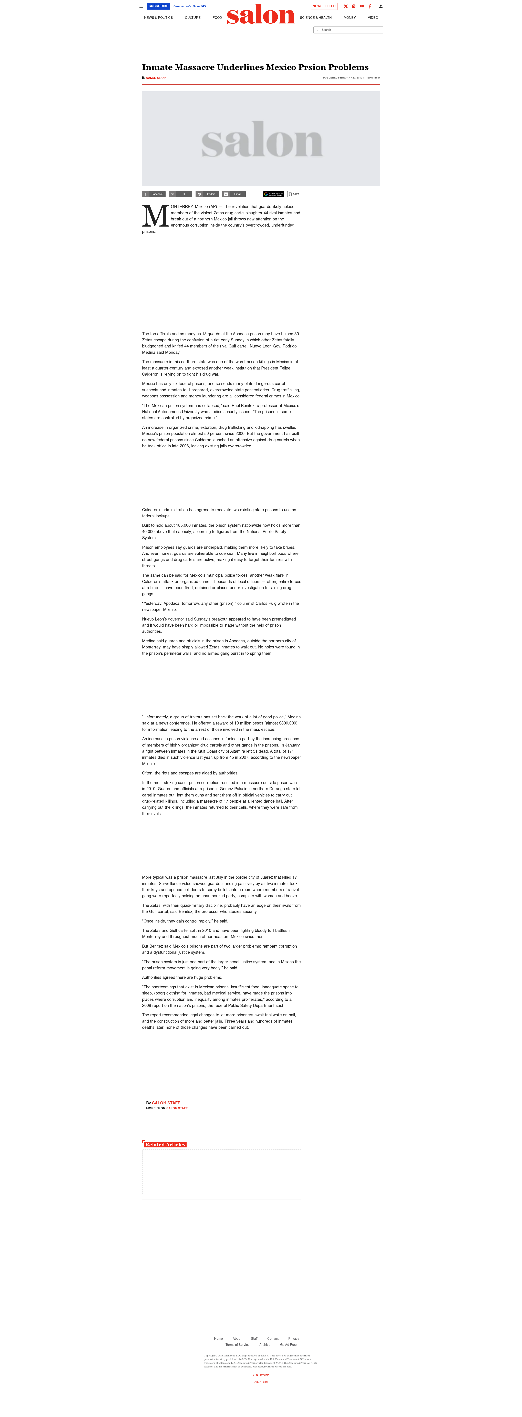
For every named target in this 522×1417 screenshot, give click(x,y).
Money (350, 18)
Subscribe (158, 6)
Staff (254, 1339)
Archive (264, 1345)
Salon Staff (156, 77)
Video (373, 18)
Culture (193, 18)
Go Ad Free (288, 1345)
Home (218, 1339)
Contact (273, 1339)
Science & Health (316, 18)
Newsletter (324, 6)
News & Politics (158, 18)
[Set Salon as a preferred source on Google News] (273, 194)
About (237, 1339)
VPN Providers (261, 1375)
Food (217, 18)
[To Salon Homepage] (261, 13)
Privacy (293, 1339)
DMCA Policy (261, 1382)
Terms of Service (238, 1345)
